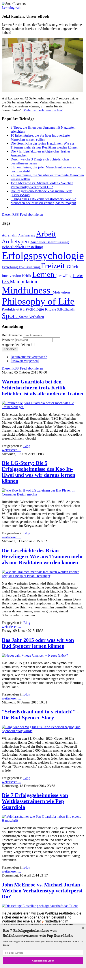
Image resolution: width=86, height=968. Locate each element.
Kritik (27, 276)
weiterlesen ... (11, 450)
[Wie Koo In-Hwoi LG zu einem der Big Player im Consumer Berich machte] (43, 494)
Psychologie (34, 309)
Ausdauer (38, 242)
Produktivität (12, 309)
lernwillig (64, 276)
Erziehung (10, 267)
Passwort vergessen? (25, 361)
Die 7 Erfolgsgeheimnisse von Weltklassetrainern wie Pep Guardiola (35, 801)
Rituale (51, 309)
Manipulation (23, 281)
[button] (43, 934)
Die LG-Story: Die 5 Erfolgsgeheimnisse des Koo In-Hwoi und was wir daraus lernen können (38, 472)
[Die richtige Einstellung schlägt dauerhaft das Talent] (40, 906)
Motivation (61, 292)
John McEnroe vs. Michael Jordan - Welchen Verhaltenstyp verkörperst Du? (42, 185)
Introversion (12, 276)
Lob (6, 282)
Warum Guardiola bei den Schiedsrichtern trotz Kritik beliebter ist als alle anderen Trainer (43, 387)
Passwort (8, 340)
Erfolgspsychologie (43, 255)
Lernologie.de (11, 8)
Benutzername (12, 335)
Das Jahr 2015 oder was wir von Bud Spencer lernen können (38, 643)
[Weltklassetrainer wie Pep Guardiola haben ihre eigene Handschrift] (43, 820)
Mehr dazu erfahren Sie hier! (43, 110)
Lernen (44, 274)
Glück (72, 266)
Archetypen (16, 241)
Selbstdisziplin (66, 309)
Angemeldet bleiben (16, 345)
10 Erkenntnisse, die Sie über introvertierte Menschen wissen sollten (40, 137)
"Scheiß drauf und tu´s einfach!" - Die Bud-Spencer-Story (40, 714)
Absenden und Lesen (43, 960)
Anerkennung (27, 235)
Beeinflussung (57, 242)
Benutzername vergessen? (29, 357)
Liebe (78, 275)
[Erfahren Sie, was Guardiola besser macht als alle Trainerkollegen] (43, 407)
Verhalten (36, 317)
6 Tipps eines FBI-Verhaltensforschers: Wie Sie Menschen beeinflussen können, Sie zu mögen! (43, 201)
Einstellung (34, 247)
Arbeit (46, 234)
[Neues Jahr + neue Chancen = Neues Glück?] (35, 655)
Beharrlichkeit (13, 247)
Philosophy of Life (38, 301)
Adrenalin (10, 235)
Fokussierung (30, 267)
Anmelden (10, 349)
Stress (24, 317)
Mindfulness (27, 290)
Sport (10, 316)
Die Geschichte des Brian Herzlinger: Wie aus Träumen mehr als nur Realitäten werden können (44, 145)
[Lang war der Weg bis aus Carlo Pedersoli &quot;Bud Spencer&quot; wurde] (43, 731)
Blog (26, 446)
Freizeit (54, 265)
